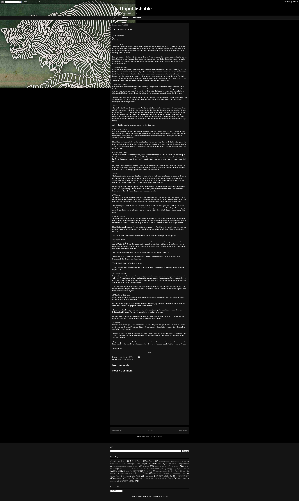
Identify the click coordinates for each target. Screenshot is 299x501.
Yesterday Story (125, 480)
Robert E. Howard (180, 471)
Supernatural (148, 476)
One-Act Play (128, 471)
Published (137, 17)
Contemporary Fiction (135, 464)
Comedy (183, 461)
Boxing (168, 461)
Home (150, 430)
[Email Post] (138, 357)
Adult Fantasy (118, 461)
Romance (113, 473)
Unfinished (117, 478)
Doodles (125, 17)
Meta (144, 469)
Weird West (182, 478)
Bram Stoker (175, 461)
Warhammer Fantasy (152, 478)
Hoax (121, 469)
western (112, 481)
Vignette (127, 478)
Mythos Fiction (182, 469)
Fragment (173, 466)
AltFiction (150, 461)
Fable (123, 466)
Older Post (182, 430)
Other (137, 471)
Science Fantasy (126, 473)
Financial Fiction (160, 466)
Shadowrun (165, 473)
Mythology (168, 469)
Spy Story (126, 476)
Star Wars (136, 476)
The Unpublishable (131, 8)
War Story (139, 478)
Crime (158, 464)
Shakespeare (176, 473)
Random (157, 471)
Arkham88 (161, 461)
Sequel (155, 473)
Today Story (131, 359)
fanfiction (133, 466)
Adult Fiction (122, 359)
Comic (112, 463)
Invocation (129, 469)
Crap (150, 464)
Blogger (165, 496)
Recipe (164, 471)
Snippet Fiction (115, 476)
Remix (170, 471)
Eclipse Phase (184, 464)
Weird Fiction (167, 478)
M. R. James (137, 469)
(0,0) (115, 17)
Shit (184, 473)
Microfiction (154, 469)
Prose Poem (148, 471)
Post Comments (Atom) (154, 436)
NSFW (117, 471)
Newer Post (117, 430)
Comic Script (120, 463)
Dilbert (167, 463)
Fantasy (144, 466)
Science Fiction (141, 473)
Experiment (116, 466)
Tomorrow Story (182, 476)
